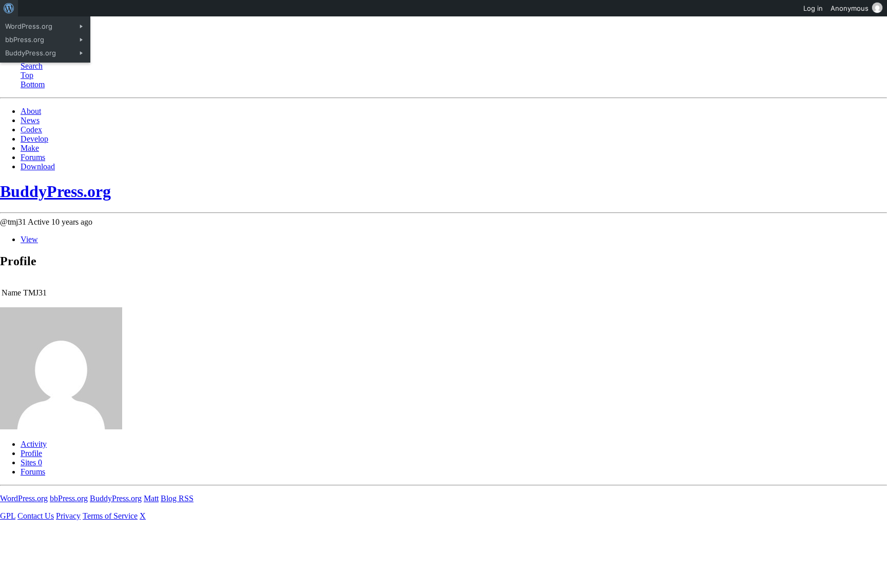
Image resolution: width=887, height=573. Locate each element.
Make (30, 148)
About (31, 111)
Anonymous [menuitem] (850, 8)
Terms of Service (110, 515)
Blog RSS (177, 498)
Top (27, 75)
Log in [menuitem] (813, 8)
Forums (33, 157)
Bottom (33, 84)
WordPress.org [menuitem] (28, 26)
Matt (151, 498)
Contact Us (35, 515)
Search (32, 66)
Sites (31, 462)
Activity (34, 444)
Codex (31, 129)
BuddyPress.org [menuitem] (30, 53)
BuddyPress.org (55, 191)
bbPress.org (69, 498)
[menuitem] (9, 8)
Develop (34, 138)
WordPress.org (24, 498)
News (30, 120)
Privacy (68, 515)
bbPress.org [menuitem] (24, 39)
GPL (7, 515)
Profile (31, 453)
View (29, 239)
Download (38, 166)
